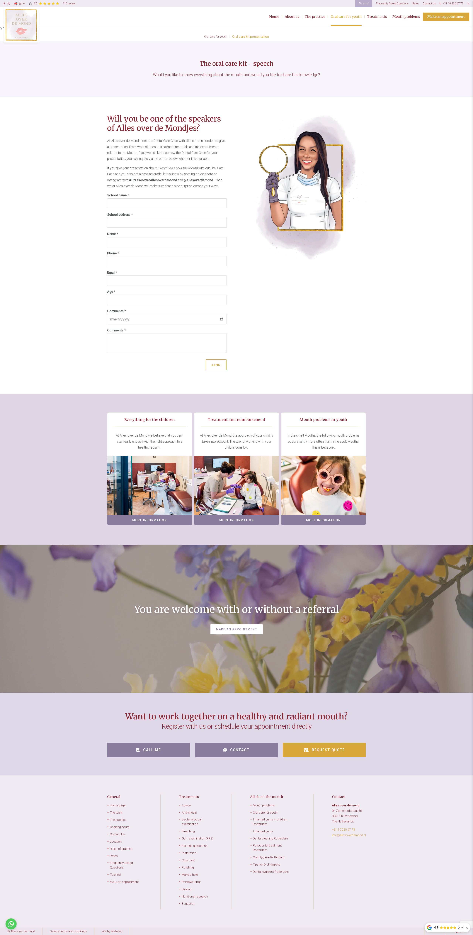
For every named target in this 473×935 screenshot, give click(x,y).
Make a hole (190, 874)
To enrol (364, 3)
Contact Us (429, 3)
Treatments (377, 16)
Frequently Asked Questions (392, 3)
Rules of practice (121, 849)
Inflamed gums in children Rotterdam (270, 822)
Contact (338, 797)
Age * (111, 292)
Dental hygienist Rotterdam (271, 871)
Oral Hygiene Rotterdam (268, 857)
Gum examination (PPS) (197, 838)
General (113, 797)
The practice (315, 16)
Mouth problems (406, 16)
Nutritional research (195, 896)
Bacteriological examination (191, 822)
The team (116, 812)
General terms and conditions (68, 931)
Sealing (186, 889)
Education (188, 903)
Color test (188, 860)
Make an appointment (446, 16)
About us (292, 16)
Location (116, 841)
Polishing (188, 867)
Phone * (113, 253)
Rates (415, 3)
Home (274, 16)
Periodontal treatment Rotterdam (267, 848)
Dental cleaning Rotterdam (270, 838)
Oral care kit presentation (250, 36)
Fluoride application (194, 846)
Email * (112, 272)
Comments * (116, 311)
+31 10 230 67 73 (452, 3)
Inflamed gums (263, 831)
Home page (117, 805)
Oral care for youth (346, 16)
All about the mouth (266, 797)
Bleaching (188, 831)
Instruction (189, 853)
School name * (118, 195)
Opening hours (119, 827)
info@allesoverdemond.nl (349, 835)
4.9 (54, 3)
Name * (112, 234)
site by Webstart (112, 931)
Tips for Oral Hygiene (266, 864)
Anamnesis (189, 812)
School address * (120, 215)
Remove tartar (191, 882)
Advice (186, 805)
